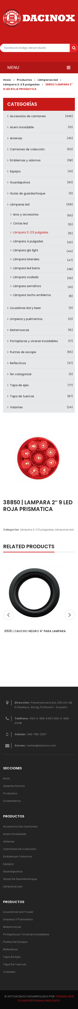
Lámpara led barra (26, 268)
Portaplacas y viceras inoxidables (34, 341)
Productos (24, 80)
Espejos (15, 171)
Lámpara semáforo (27, 286)
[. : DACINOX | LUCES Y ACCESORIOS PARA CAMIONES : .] (39, 18)
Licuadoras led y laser (25, 308)
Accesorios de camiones (28, 116)
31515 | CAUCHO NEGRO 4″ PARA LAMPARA (35, 631)
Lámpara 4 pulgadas (28, 241)
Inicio (7, 80)
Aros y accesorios (25, 214)
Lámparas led (48, 80)
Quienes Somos (14, 786)
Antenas (16, 138)
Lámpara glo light (25, 250)
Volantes (16, 407)
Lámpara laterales (26, 259)
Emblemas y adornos (25, 160)
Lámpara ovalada (25, 277)
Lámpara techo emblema (32, 295)
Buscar (74, 48)
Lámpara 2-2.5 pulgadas (21, 84)
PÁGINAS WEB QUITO (46, 1001)
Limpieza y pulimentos (26, 319)
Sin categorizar (21, 374)
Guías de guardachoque (27, 193)
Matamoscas (19, 330)
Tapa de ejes (19, 385)
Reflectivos (18, 363)
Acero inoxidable (22, 127)
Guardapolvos (20, 182)
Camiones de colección (27, 149)
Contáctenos (12, 801)
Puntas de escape (23, 352)
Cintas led (20, 223)
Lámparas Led (12, 886)
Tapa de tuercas (22, 396)
